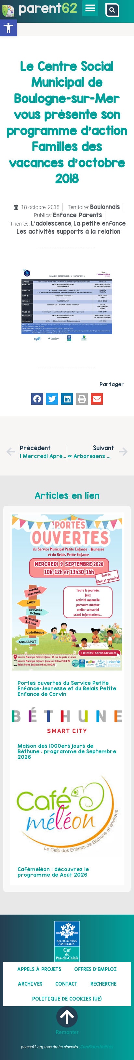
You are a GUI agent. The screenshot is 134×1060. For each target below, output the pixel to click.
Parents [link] (90, 215)
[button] (90, 8)
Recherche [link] (103, 984)
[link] (8, 27)
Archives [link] (30, 984)
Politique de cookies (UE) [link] (67, 999)
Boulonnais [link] (105, 206)
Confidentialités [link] (96, 1046)
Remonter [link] (67, 1032)
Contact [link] (66, 984)
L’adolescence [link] (51, 223)
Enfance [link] (64, 215)
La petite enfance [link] (100, 223)
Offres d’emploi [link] (95, 969)
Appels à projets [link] (39, 969)
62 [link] (69, 8)
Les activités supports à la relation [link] (68, 231)
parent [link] (40, 8)
